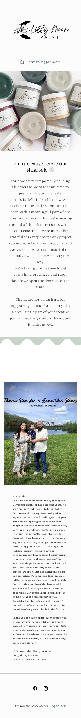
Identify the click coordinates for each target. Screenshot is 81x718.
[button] (40, 62)
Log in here (58, 706)
